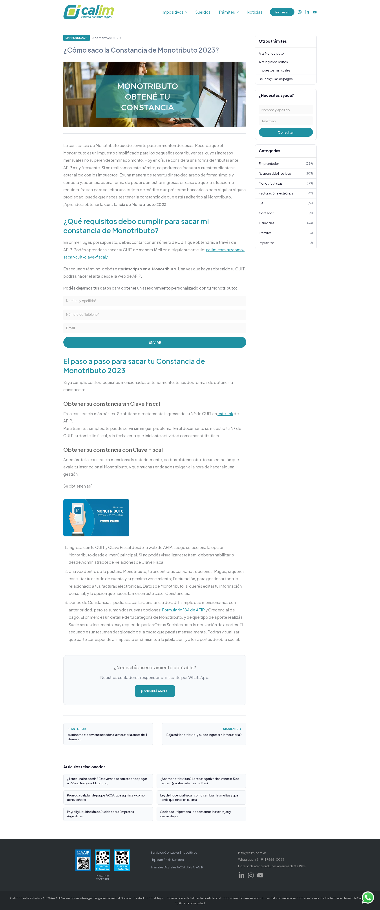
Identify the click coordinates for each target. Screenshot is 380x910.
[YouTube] (315, 12)
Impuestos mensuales (274, 70)
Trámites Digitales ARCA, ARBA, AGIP (177, 867)
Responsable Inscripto (286, 173)
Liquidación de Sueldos (167, 860)
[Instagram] (300, 12)
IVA (286, 203)
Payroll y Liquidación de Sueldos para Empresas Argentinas (100, 814)
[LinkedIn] (307, 12)
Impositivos (172, 12)
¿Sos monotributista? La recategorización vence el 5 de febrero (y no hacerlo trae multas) (199, 781)
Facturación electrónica (286, 193)
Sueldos (202, 12)
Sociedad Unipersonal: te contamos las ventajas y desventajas (195, 814)
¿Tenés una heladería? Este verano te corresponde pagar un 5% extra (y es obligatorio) (107, 781)
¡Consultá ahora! (155, 691)
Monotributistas (286, 183)
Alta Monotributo (271, 53)
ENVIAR (155, 342)
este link (225, 413)
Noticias (255, 12)
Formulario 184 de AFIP (183, 609)
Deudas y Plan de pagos (276, 79)
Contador (286, 213)
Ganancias (286, 223)
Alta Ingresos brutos (273, 62)
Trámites (226, 12)
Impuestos (286, 242)
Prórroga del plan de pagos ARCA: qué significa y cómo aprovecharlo (106, 797)
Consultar (286, 132)
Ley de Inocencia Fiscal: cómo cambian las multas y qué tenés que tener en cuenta (199, 797)
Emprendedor (77, 37)
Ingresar (282, 12)
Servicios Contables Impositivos (174, 852)
